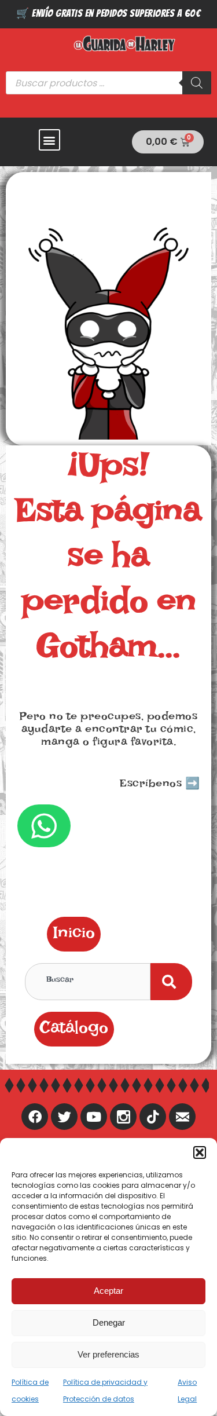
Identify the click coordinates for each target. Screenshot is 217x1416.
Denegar (109, 1322)
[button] (199, 1152)
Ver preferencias (108, 1354)
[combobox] (87, 981)
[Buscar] (196, 82)
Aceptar (108, 1291)
